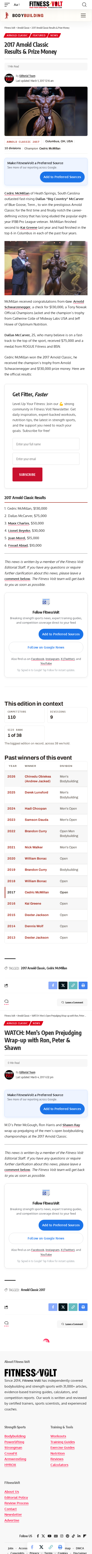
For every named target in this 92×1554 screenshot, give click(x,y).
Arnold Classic (17, 35)
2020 (11, 858)
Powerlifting (14, 1442)
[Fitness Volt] (46, 4)
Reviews (56, 1459)
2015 (11, 915)
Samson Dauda (36, 819)
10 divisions (12, 148)
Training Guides (62, 1442)
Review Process (16, 1503)
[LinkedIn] (79, 1536)
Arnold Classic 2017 (23, 141)
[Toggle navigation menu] (83, 15)
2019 (11, 869)
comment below (17, 579)
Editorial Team (27, 76)
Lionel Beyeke (19, 530)
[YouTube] (49, 1536)
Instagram (52, 659)
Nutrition (57, 1453)
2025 (11, 792)
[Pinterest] (67, 1536)
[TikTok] (73, 1536)
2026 (11, 776)
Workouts (58, 1436)
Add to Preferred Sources (62, 177)
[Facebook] (38, 1536)
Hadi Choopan (36, 808)
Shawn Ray (71, 1125)
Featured (39, 35)
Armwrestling (15, 1459)
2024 (11, 808)
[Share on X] (41, 1547)
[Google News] (56, 1536)
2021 (11, 847)
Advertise (11, 1520)
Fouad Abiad (18, 545)
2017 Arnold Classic (33, 968)
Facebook (37, 659)
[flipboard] (85, 1536)
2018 (11, 881)
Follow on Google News (46, 647)
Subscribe (27, 474)
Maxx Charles (18, 523)
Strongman (13, 1447)
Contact (10, 1509)
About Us (11, 1491)
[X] (43, 1536)
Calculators (59, 1465)
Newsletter (13, 1514)
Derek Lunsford (36, 792)
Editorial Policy (16, 1497)
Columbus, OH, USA (59, 141)
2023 (11, 819)
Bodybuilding (14, 1436)
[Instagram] (61, 1536)
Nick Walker (34, 847)
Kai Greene (28, 227)
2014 (11, 926)
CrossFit (10, 1453)
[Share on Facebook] (32, 1547)
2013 (11, 937)
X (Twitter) (68, 659)
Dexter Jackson (37, 915)
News (54, 35)
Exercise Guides (62, 1447)
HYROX (10, 1465)
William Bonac (36, 858)
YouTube (46, 663)
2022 (11, 831)
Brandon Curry (36, 831)
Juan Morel (16, 538)
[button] (8, 5)
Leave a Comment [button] (74, 1002)
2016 (11, 903)
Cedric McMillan (50, 148)
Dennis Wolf (34, 926)
